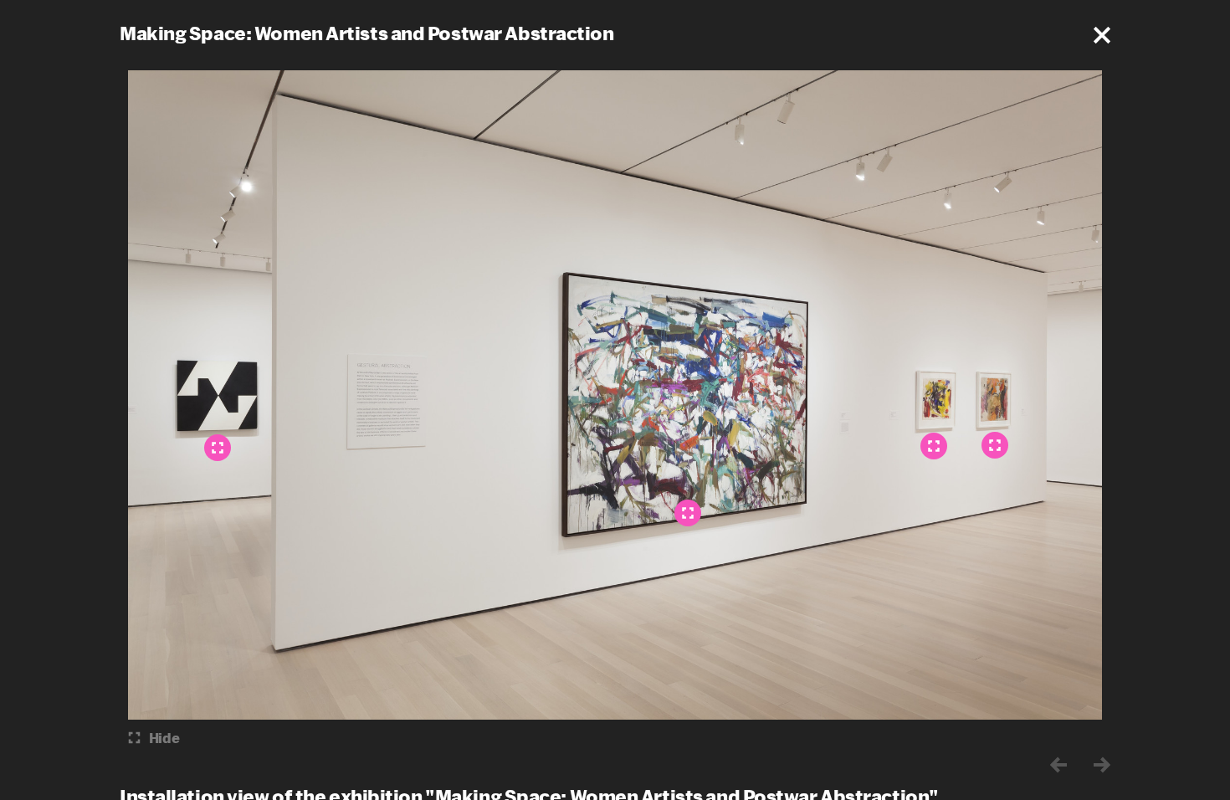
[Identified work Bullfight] (934, 446)
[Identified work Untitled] (995, 445)
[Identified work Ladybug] (688, 513)
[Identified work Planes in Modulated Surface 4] (217, 448)
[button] (1102, 35)
